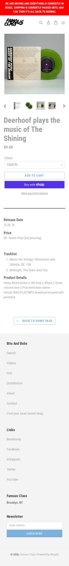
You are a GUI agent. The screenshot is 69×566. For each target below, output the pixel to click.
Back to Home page (37, 321)
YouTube (12, 479)
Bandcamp (14, 439)
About (11, 393)
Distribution (14, 383)
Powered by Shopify (48, 554)
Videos (11, 363)
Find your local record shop (25, 413)
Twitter (11, 469)
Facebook (13, 449)
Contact (12, 403)
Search (11, 353)
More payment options (34, 193)
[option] (17, 106)
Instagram (13, 459)
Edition (9, 158)
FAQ (9, 373)
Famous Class (28, 554)
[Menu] (63, 22)
